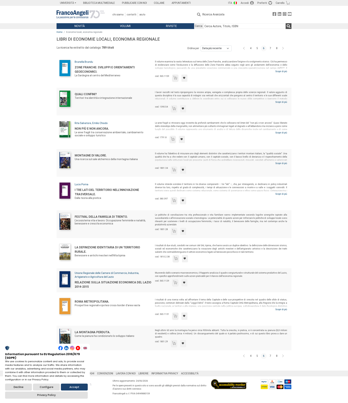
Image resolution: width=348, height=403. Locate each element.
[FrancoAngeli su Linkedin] (279, 14)
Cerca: (199, 26)
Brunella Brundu (84, 61)
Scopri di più (281, 71)
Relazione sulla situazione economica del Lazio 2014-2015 (113, 284)
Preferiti (262, 2)
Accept (74, 387)
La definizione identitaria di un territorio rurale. (107, 249)
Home (59, 32)
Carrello (280, 2)
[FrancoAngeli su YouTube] (289, 14)
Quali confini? (86, 94)
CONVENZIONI (105, 373)
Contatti (131, 14)
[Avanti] (283, 48)
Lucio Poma (81, 184)
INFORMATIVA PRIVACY (165, 373)
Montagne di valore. (91, 155)
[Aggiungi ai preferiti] (184, 78)
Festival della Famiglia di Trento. (101, 216)
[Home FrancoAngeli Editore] (81, 14)
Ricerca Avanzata (213, 14)
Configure (46, 387)
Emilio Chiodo (100, 123)
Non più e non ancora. (92, 128)
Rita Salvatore (83, 123)
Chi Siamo (118, 14)
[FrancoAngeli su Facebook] (274, 14)
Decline (18, 387)
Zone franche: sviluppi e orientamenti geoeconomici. (105, 69)
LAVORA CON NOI (126, 373)
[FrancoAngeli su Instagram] (284, 14)
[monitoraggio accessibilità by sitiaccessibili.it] (229, 381)
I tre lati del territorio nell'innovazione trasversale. (107, 192)
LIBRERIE (143, 373)
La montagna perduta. (92, 332)
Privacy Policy (46, 395)
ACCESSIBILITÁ (189, 373)
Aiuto (142, 14)
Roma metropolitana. (92, 301)
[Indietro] (244, 48)
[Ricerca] (288, 26)
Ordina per (193, 48)
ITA (230, 2)
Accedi (245, 2)
